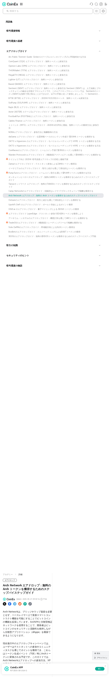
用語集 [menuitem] (9, 21)
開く (99, 669)
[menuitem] (53, 57)
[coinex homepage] (10, 4)
